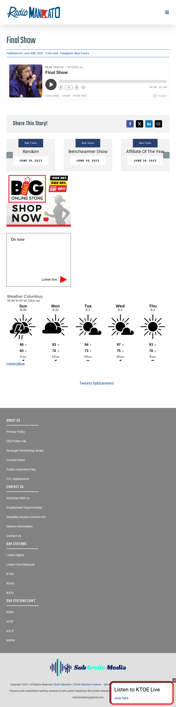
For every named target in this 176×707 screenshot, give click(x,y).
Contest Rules (15, 460)
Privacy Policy (15, 431)
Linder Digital (15, 555)
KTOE (10, 574)
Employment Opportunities (24, 507)
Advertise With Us (18, 498)
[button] (9, 155)
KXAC (10, 612)
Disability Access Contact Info (26, 517)
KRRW (10, 640)
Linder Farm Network (20, 564)
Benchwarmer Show (88, 152)
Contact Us (13, 536)
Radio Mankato (62, 684)
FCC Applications (17, 479)
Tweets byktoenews (96, 383)
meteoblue (15, 364)
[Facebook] (130, 124)
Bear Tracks (81, 53)
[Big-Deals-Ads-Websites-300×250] (38, 175)
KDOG (10, 583)
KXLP (10, 631)
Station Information (19, 526)
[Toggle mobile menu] (167, 12)
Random (31, 152)
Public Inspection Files (21, 469)
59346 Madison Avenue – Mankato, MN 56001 (100, 684)
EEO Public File (16, 441)
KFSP (10, 621)
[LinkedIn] (149, 124)
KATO (10, 593)
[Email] (158, 124)
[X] (139, 124)
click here (121, 698)
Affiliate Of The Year (145, 152)
